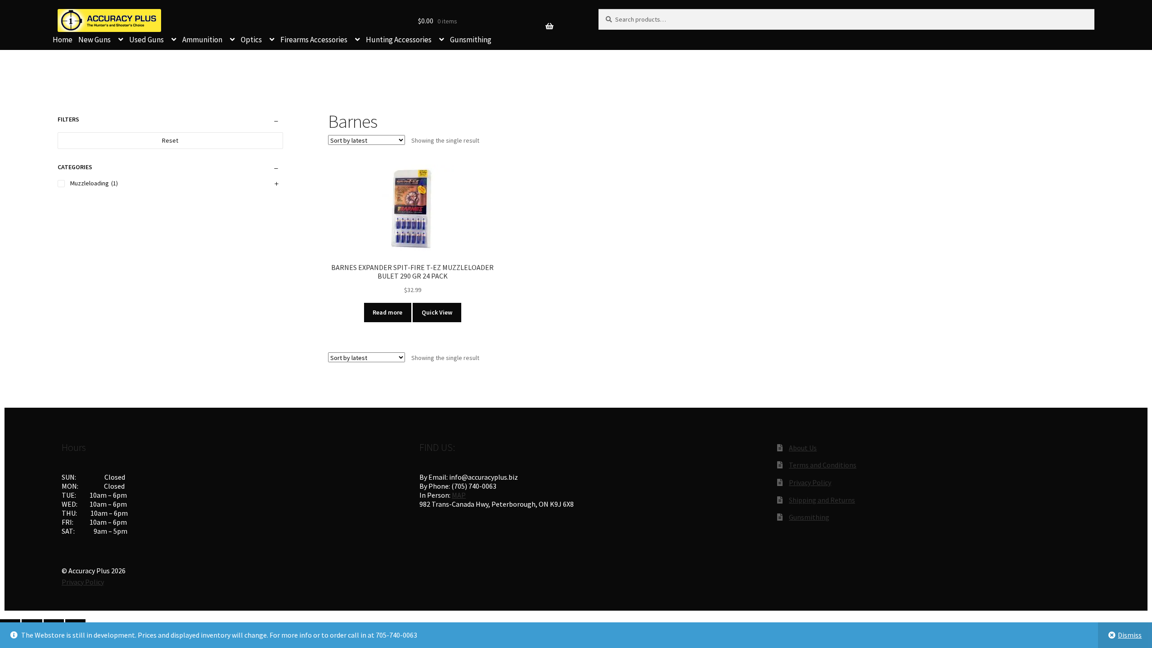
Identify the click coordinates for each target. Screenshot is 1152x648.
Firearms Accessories (313, 40)
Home (62, 40)
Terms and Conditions (822, 464)
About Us (803, 447)
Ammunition (202, 40)
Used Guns (146, 40)
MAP (459, 495)
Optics (251, 40)
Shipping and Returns (822, 499)
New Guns (94, 40)
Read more (387, 312)
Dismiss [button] (1130, 634)
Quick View (437, 312)
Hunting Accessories (399, 40)
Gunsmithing (470, 40)
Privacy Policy (810, 482)
